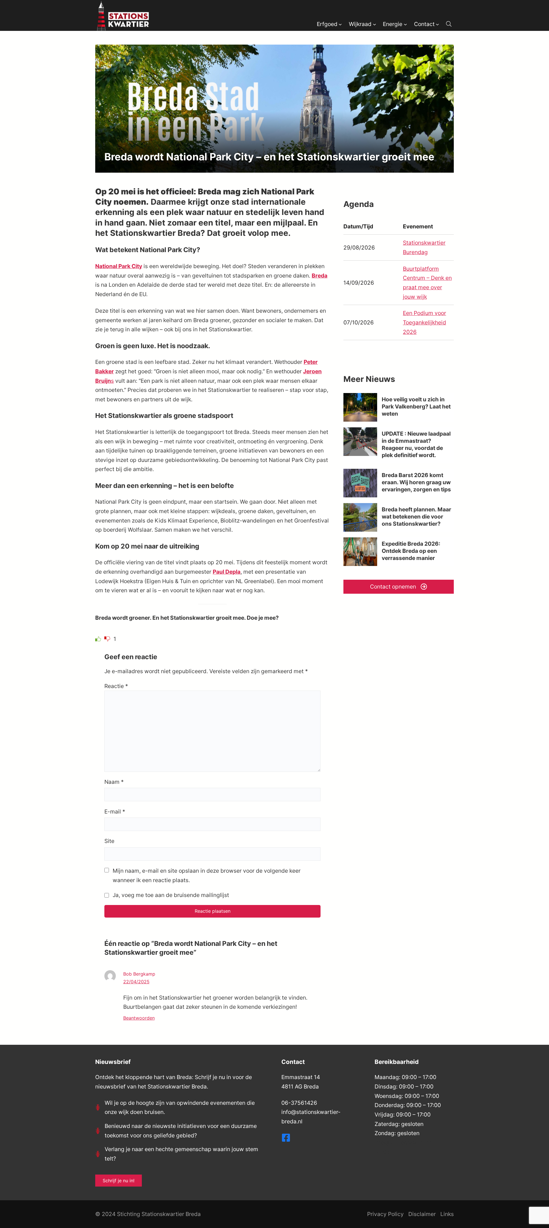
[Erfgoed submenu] (340, 24)
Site (109, 841)
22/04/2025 (136, 981)
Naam (114, 781)
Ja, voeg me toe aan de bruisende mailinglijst (170, 895)
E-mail (114, 811)
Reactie (116, 686)
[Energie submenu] (405, 24)
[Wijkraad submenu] (374, 24)
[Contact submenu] (437, 24)
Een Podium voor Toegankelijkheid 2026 (424, 322)
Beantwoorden (139, 1018)
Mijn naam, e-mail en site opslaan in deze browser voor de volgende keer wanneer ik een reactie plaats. (207, 875)
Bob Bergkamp (139, 974)
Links (447, 1214)
